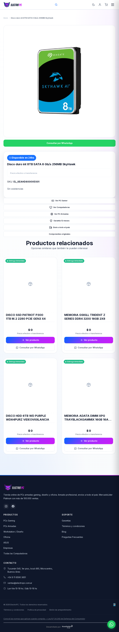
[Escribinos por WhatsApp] (111, 624)
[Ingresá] (100, 5)
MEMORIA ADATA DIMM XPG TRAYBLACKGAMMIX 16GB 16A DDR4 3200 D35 (86, 419)
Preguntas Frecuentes (72, 537)
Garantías (66, 520)
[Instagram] (6, 506)
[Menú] (113, 5)
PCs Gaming (9, 520)
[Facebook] (13, 506)
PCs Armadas (9, 526)
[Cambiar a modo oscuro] (93, 5)
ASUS (6, 542)
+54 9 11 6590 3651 (17, 577)
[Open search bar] (56, 4)
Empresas (8, 548)
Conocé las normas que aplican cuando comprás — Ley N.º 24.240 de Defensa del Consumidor (44, 619)
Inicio (5, 18)
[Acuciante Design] (67, 627)
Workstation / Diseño (13, 531)
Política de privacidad (37, 610)
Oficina (6, 537)
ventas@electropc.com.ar (20, 583)
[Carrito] (106, 5)
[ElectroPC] (12, 4)
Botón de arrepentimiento (60, 610)
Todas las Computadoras (15, 553)
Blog (64, 531)
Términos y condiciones (73, 526)
